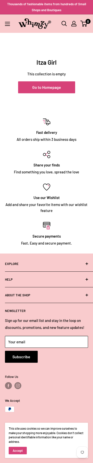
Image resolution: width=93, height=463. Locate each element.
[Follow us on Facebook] (8, 385)
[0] (84, 24)
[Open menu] (7, 24)
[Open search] (64, 23)
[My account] (73, 23)
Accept (18, 451)
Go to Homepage (46, 87)
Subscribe (21, 356)
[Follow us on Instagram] (17, 385)
